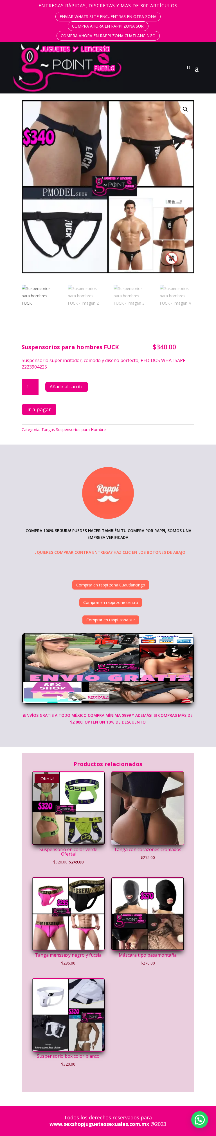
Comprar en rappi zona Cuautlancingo (110, 585)
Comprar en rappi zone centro (110, 602)
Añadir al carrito (67, 386)
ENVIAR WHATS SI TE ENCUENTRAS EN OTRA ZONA (108, 16)
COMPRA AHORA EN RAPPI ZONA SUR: (108, 26)
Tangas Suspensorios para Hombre (73, 429)
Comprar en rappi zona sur (110, 619)
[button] (185, 109)
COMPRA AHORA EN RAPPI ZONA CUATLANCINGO (108, 35)
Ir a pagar (39, 409)
